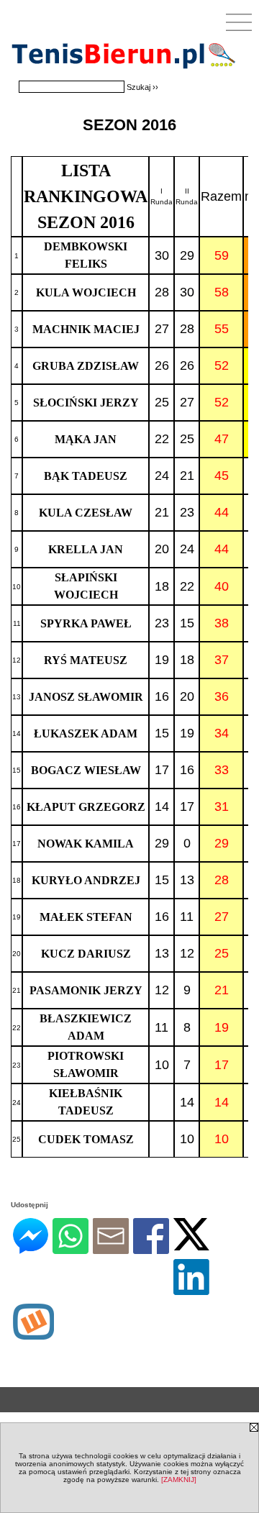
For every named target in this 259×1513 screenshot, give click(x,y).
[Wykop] (33, 1333)
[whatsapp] (70, 1248)
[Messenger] (30, 1248)
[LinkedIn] (191, 1289)
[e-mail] (111, 1248)
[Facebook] (151, 1248)
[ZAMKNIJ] (178, 1480)
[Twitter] (191, 1244)
